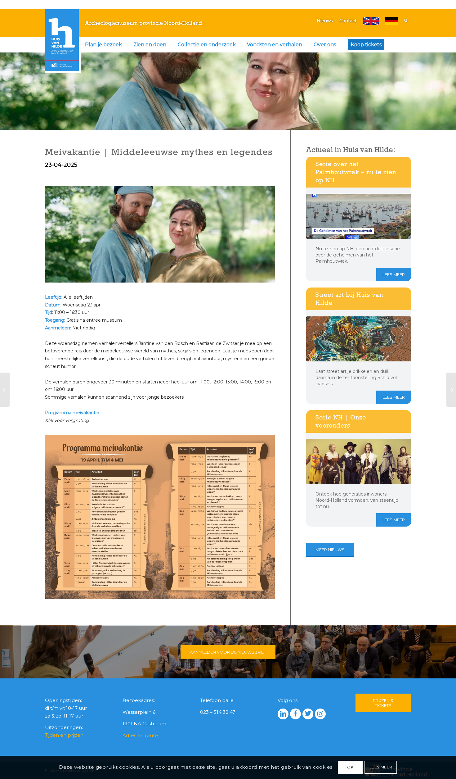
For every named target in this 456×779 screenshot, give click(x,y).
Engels (371, 21)
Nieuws (325, 21)
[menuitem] (103, 44)
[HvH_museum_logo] (62, 40)
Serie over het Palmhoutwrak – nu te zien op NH (355, 172)
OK (350, 767)
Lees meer (393, 274)
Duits (391, 21)
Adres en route (140, 735)
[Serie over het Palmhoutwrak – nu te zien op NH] (358, 216)
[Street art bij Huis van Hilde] (358, 338)
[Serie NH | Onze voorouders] (358, 461)
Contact (348, 21)
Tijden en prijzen (64, 735)
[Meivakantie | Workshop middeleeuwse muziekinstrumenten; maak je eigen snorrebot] (451, 390)
